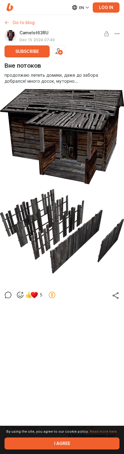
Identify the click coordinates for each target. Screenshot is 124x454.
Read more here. (104, 431)
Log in (106, 7)
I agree (62, 443)
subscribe (27, 51)
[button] (10, 7)
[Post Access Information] (107, 34)
